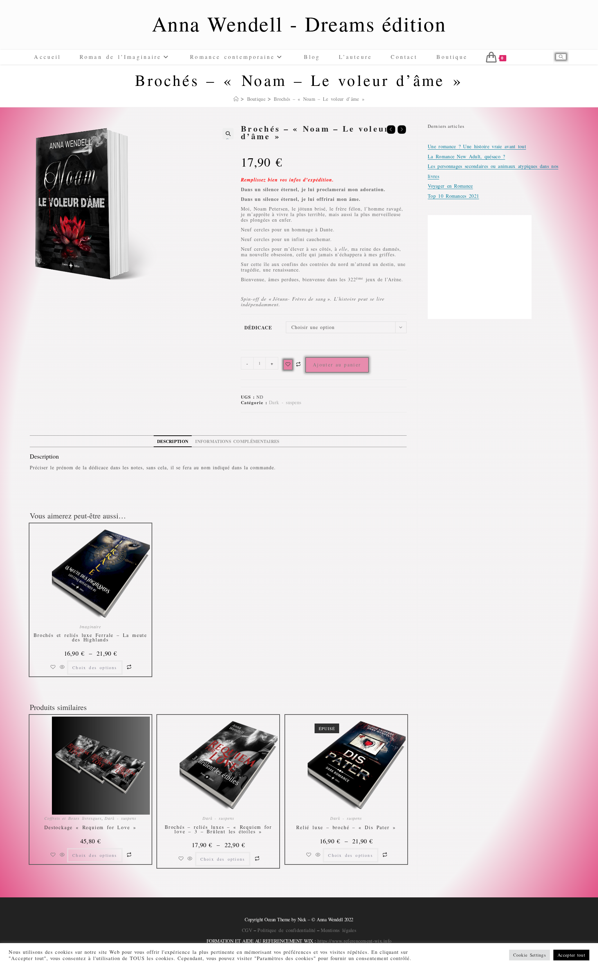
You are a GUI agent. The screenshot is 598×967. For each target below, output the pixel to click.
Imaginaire (90, 626)
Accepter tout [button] (571, 955)
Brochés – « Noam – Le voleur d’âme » (319, 99)
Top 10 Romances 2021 (453, 196)
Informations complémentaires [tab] (237, 441)
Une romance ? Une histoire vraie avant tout (477, 146)
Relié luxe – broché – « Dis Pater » (346, 827)
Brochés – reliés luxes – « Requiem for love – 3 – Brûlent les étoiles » (218, 829)
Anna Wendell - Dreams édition (299, 23)
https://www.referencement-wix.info (354, 941)
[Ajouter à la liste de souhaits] (288, 365)
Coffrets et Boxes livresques (72, 818)
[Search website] (561, 57)
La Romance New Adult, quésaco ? (466, 156)
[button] (228, 133)
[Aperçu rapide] (62, 667)
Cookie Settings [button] (529, 955)
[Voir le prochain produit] (402, 129)
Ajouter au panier (337, 364)
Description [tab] (172, 441)
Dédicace (258, 327)
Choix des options (94, 667)
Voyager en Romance (450, 186)
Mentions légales (338, 930)
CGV (247, 930)
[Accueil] (236, 99)
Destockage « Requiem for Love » (90, 827)
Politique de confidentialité (286, 930)
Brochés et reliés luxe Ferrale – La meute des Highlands (90, 637)
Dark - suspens (285, 402)
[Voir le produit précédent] (391, 129)
